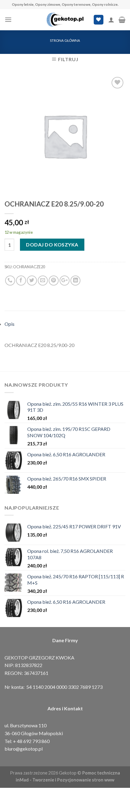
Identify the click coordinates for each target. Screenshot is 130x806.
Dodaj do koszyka (52, 244)
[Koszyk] (122, 19)
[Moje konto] (111, 19)
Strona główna (65, 40)
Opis (10, 324)
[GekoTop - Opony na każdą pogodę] (65, 19)
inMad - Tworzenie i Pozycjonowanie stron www (65, 779)
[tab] (65, 324)
